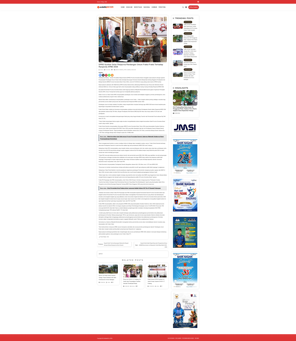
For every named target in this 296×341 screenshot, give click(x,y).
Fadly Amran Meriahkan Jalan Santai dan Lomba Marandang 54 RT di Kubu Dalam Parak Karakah (190, 27)
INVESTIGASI (138, 7)
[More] (112, 75)
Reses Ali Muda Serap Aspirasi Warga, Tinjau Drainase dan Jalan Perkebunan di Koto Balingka (107, 277)
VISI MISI (197, 338)
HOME (123, 7)
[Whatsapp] (109, 75)
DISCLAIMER (178, 338)
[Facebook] (100, 75)
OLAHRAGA (177, 94)
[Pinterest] (106, 75)
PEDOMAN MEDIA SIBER (188, 338)
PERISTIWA (162, 7)
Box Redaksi (194, 7)
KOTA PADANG (188, 22)
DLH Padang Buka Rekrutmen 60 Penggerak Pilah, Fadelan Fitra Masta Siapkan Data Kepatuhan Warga (190, 39)
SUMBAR (154, 7)
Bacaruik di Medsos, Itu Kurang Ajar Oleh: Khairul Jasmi (190, 64)
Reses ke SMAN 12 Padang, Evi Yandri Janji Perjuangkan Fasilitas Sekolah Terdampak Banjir (132, 281)
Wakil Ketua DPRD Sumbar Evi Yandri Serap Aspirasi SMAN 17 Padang (156, 281)
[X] (103, 75)
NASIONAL (147, 7)
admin (101, 69)
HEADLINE (129, 7)
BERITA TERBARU (104, 18)
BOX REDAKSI (171, 338)
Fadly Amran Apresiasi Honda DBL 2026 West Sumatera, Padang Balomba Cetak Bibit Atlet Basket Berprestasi (190, 53)
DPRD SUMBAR (127, 69)
